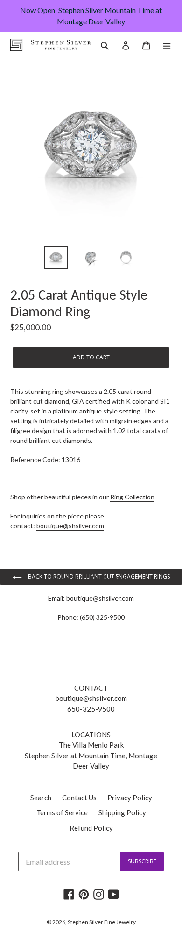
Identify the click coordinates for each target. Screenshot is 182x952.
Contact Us (79, 797)
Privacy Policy (129, 797)
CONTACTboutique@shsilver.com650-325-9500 (91, 698)
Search (40, 797)
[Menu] (166, 44)
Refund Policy (91, 828)
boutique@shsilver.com (70, 526)
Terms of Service (62, 812)
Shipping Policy (122, 812)
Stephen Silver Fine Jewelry (102, 921)
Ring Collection (132, 497)
